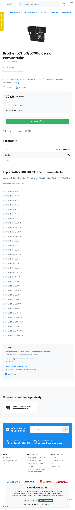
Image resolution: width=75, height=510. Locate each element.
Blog (53, 463)
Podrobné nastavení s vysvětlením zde (37, 504)
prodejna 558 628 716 (20, 443)
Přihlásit (65, 429)
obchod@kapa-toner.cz (50, 443)
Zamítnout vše (29, 500)
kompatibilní (66, 13)
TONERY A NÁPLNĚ (14, 13)
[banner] (9, 4)
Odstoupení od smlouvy (36, 458)
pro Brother (54, 13)
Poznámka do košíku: (14, 110)
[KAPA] (3, 12)
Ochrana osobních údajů (36, 469)
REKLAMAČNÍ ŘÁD (57, 461)
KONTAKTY (31, 466)
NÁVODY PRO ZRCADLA (35, 472)
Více (15, 83)
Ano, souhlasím (46, 500)
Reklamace (56, 466)
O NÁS (54, 458)
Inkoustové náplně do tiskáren (35, 13)
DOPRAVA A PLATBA (34, 461)
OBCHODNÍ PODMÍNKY (35, 463)
